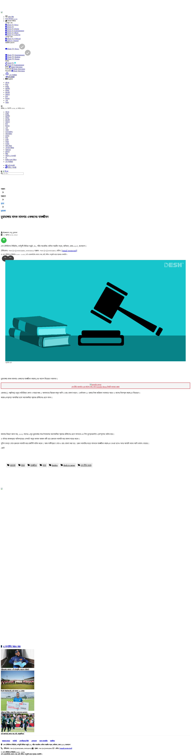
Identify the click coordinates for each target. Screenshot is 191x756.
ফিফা (6, 85)
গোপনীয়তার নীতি (24, 741)
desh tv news (69, 465)
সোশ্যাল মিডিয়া (9, 148)
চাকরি (6, 140)
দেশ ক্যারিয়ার (9, 162)
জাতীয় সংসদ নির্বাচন (10, 160)
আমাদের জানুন (6, 741)
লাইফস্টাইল (8, 134)
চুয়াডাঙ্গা (12, 465)
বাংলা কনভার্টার (43, 741)
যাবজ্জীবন (33, 465)
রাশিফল (7, 152)
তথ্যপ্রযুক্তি (9, 132)
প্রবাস (7, 102)
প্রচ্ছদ (3, 189)
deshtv (55, 465)
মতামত (7, 136)
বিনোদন (7, 98)
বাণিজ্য (7, 91)
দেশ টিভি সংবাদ (86, 465)
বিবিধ (6, 154)
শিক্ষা (6, 138)
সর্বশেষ (7, 83)
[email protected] (69, 250)
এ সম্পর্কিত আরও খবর (11, 646)
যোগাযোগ (34, 741)
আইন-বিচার (8, 146)
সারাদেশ (7, 94)
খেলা (6, 100)
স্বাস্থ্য (7, 142)
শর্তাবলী (15, 741)
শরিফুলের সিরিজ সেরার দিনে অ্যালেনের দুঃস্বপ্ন (14, 712)
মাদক (23, 465)
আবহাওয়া (8, 150)
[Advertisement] (54, 6)
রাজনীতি (7, 89)
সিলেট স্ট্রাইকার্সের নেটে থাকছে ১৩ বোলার (12, 691)
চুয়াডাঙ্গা (3, 211)
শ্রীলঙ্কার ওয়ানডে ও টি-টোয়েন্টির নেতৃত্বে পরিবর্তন (15, 669)
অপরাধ (7, 144)
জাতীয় (7, 87)
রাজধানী (7, 92)
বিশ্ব (6, 96)
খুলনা (2, 203)
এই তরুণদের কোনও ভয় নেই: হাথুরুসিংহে (12, 734)
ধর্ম (6, 158)
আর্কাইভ (52, 741)
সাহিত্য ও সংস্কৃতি (10, 156)
